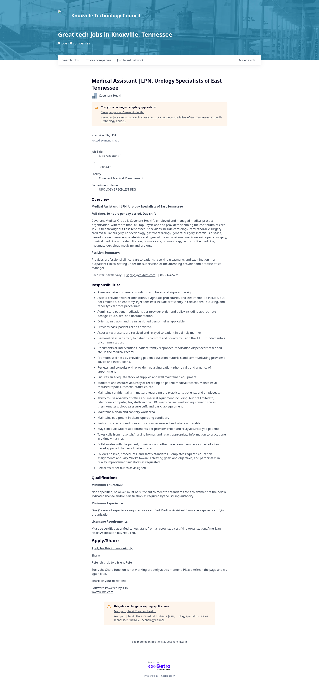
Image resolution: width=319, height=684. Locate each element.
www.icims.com (102, 592)
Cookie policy (168, 675)
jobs (70, 60)
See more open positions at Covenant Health (159, 641)
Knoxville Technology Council (105, 15)
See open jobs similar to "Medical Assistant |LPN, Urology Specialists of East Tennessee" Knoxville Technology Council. (161, 119)
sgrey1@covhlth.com (140, 275)
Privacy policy (151, 675)
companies (98, 60)
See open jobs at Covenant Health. (122, 112)
